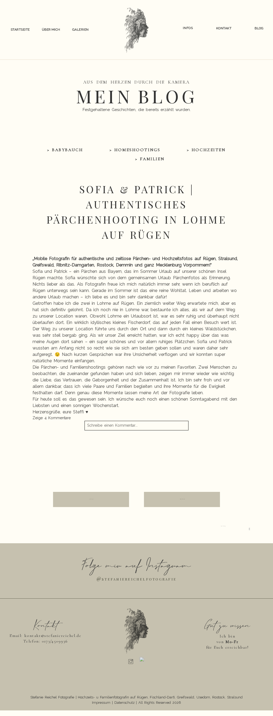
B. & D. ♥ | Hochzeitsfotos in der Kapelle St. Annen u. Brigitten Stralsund (170, 453)
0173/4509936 (55, 641)
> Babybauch (65, 150)
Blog (259, 28)
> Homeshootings (135, 150)
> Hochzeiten (206, 150)
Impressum (101, 703)
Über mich (51, 29)
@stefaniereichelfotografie (136, 578)
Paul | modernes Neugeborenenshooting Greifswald (83, 448)
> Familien (149, 159)
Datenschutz (124, 703)
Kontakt (223, 28)
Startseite (20, 29)
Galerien (80, 29)
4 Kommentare (52, 418)
